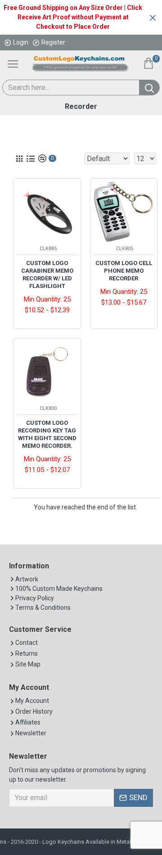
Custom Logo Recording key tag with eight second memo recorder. (47, 434)
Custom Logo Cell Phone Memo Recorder (123, 271)
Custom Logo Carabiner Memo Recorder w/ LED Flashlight (47, 274)
